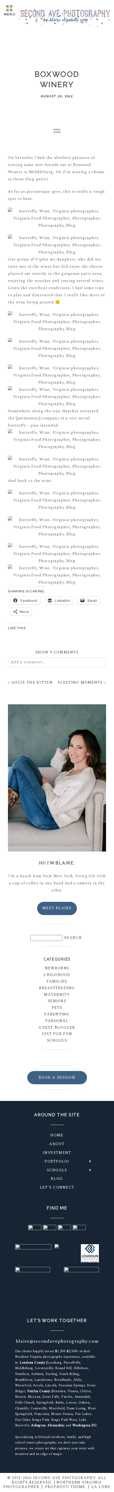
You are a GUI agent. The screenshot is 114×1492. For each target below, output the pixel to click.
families (57, 981)
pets (57, 1007)
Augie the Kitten (32, 682)
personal (56, 1021)
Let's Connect (57, 1187)
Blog (57, 1178)
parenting (56, 1014)
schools (57, 1040)
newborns (57, 968)
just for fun (57, 1034)
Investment (57, 1152)
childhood (56, 975)
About (56, 1144)
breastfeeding (57, 988)
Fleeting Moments (80, 682)
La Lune (101, 1487)
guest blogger (57, 1027)
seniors (57, 1001)
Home (56, 1135)
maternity (57, 994)
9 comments (57, 652)
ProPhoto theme (65, 1487)
